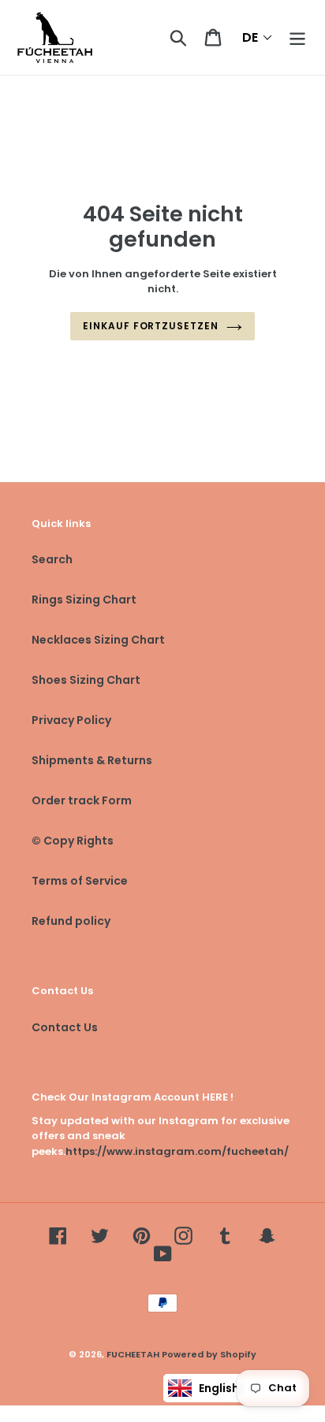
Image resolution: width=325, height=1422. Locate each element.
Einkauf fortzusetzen (151, 325)
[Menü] (297, 37)
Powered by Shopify (209, 1354)
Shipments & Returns (92, 760)
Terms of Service (80, 881)
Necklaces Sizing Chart (98, 640)
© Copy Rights (73, 840)
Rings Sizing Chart (84, 599)
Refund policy (71, 921)
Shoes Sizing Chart (86, 680)
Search (52, 559)
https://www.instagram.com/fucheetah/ (177, 1151)
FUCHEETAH (132, 1354)
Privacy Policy (71, 720)
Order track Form (82, 800)
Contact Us (65, 1027)
